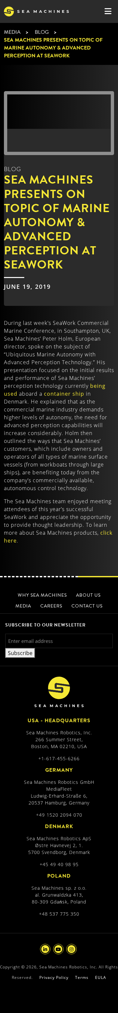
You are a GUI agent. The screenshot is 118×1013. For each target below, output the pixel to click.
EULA (100, 977)
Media (12, 32)
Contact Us (87, 606)
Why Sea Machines (42, 595)
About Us (88, 595)
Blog (42, 32)
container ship (64, 393)
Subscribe (20, 653)
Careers (51, 606)
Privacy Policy (54, 977)
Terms (81, 977)
